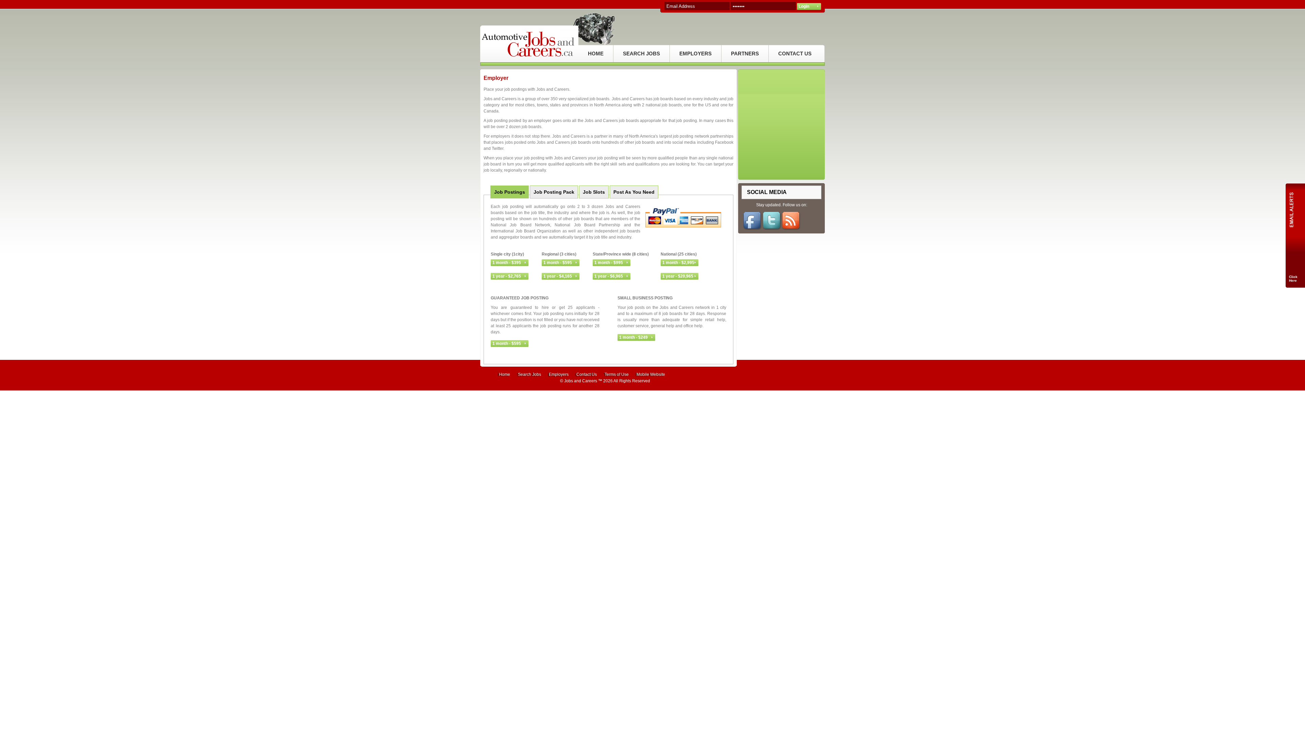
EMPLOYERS (695, 53)
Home (504, 374)
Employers (559, 374)
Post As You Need (634, 192)
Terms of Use (617, 374)
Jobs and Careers (580, 381)
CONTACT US (795, 53)
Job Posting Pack (554, 192)
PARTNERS (745, 53)
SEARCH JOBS (641, 53)
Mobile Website (651, 374)
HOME (596, 53)
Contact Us (586, 374)
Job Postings (509, 192)
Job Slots (594, 192)
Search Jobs (529, 374)
